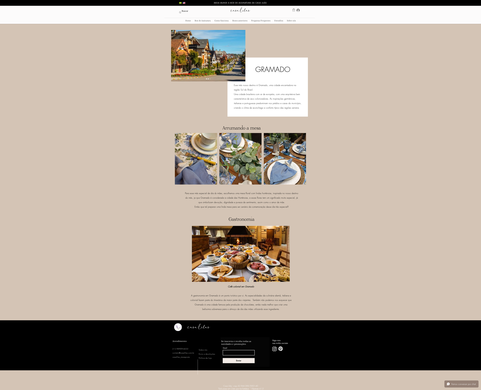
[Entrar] (296, 10)
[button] (293, 9)
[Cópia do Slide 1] (206, 78)
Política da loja (205, 358)
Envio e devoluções (207, 354)
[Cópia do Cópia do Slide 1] (208, 78)
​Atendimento (179, 341)
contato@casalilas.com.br (183, 353)
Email (225, 348)
